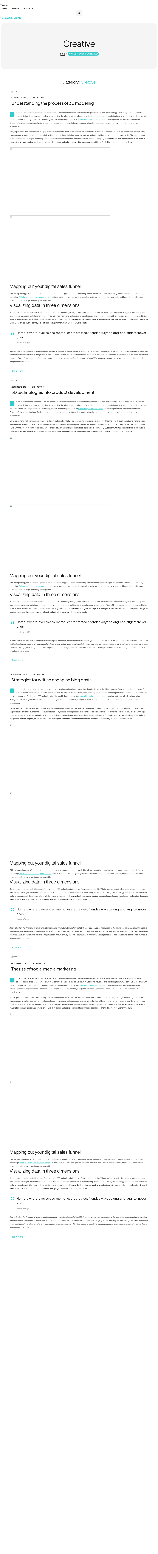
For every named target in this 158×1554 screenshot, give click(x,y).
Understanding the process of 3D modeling (52, 103)
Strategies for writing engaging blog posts (51, 679)
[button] (79, 13)
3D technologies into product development (52, 392)
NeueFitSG (39, 98)
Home (62, 54)
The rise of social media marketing (43, 968)
